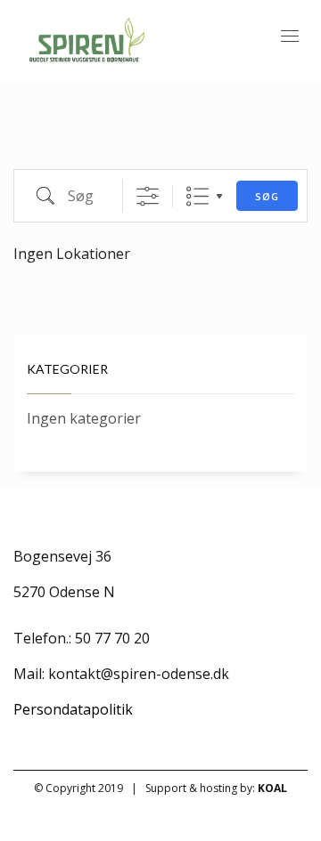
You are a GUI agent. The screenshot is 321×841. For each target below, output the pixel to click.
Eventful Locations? (73, 144)
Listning (197, 196)
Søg (267, 196)
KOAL (272, 788)
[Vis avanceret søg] (147, 196)
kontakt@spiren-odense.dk (138, 673)
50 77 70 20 (112, 638)
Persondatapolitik (73, 709)
